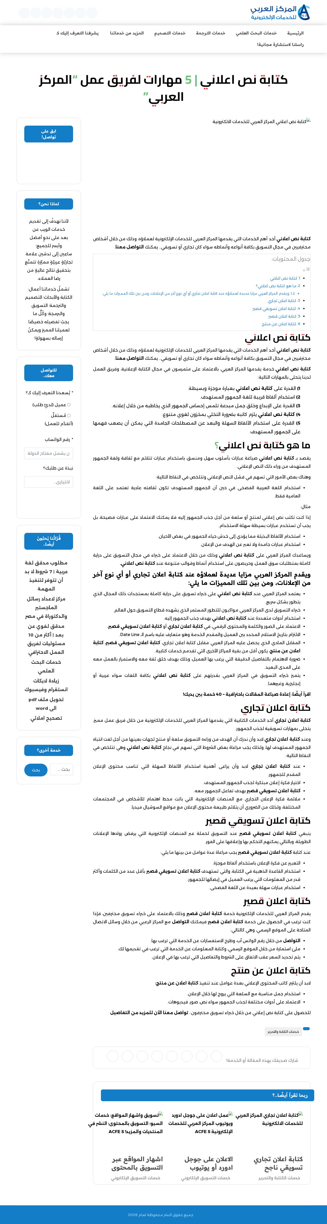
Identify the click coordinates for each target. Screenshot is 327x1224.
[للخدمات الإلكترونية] (280, 12)
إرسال (48, 499)
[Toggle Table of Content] (306, 270)
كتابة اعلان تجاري (282, 300)
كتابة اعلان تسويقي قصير (274, 308)
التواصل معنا (129, 247)
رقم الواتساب (57, 439)
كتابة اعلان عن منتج (279, 324)
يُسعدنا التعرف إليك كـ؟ (48, 392)
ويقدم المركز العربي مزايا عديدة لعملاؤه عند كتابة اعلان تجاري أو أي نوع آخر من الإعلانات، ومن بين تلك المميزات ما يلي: (195, 293)
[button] (91, 13)
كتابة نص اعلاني (283, 278)
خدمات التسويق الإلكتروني (205, 1178)
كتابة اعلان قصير (282, 316)
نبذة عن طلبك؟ (58, 468)
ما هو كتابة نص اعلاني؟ (276, 286)
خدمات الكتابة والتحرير (283, 1032)
